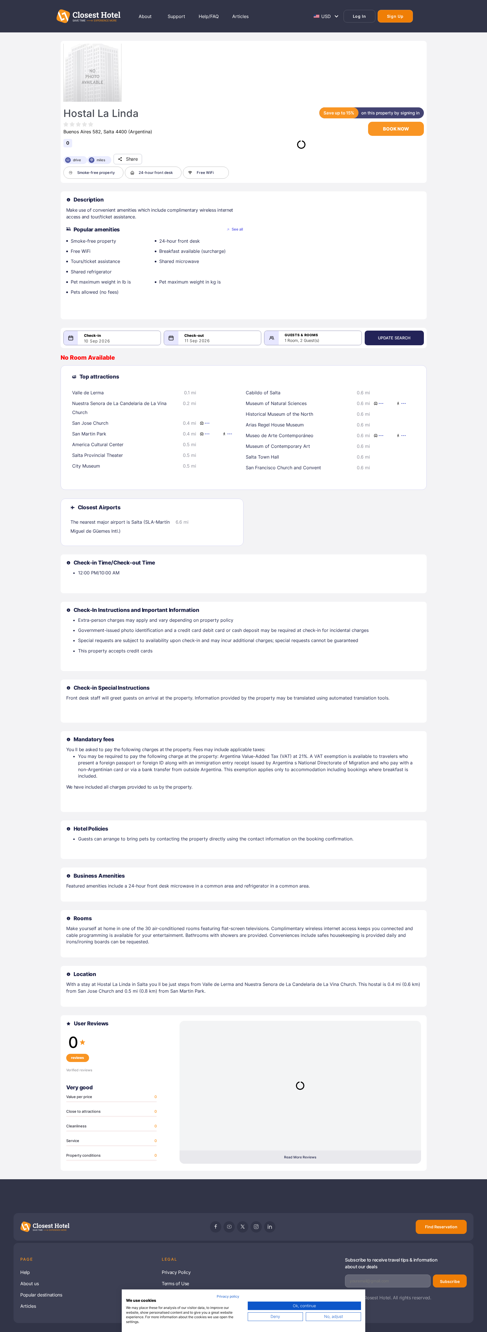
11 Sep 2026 (197, 340)
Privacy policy (228, 1296)
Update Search (394, 337)
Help (25, 1272)
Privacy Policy (176, 1272)
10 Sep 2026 (97, 341)
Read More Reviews (300, 1157)
